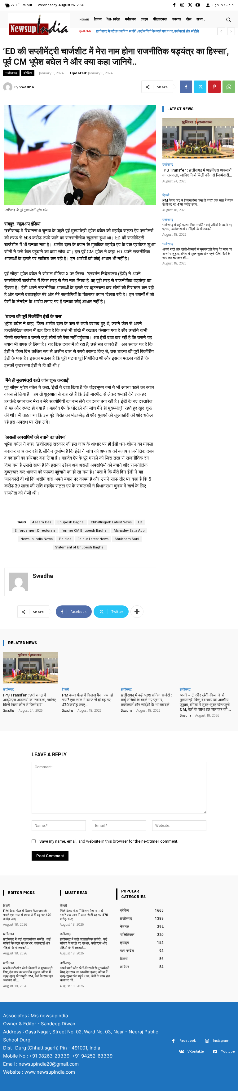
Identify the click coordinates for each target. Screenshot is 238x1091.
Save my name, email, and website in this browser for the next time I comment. (108, 841)
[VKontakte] (181, 1051)
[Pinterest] (214, 87)
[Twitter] (190, 5)
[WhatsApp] (229, 87)
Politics (65, 539)
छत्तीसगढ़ (11, 73)
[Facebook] (174, 5)
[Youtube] (198, 5)
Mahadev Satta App (129, 531)
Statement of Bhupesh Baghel (79, 547)
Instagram (221, 1041)
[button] (228, 19)
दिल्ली (165, 195)
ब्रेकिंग (28, 73)
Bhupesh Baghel (71, 522)
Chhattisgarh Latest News (111, 522)
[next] (231, 31)
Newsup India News (36, 539)
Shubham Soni (127, 539)
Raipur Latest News (92, 539)
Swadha (26, 87)
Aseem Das (41, 522)
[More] (136, 611)
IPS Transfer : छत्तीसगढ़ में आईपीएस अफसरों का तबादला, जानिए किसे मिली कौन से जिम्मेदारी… (197, 172)
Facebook (187, 1041)
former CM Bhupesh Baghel (85, 531)
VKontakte (195, 1052)
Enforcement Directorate (35, 531)
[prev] (221, 31)
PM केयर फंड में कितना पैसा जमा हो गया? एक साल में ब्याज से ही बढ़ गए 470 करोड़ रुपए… (197, 203)
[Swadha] (8, 87)
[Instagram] (182, 5)
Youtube (228, 1052)
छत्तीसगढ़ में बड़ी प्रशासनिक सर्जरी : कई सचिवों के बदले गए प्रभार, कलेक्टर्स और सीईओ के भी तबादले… (197, 227)
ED (140, 522)
